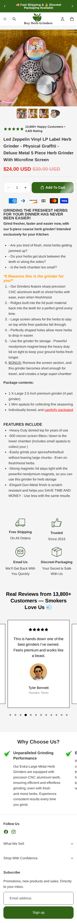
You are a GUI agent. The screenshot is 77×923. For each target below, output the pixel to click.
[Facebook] (6, 831)
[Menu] (5, 19)
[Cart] (72, 19)
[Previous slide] (4, 6)
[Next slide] (72, 6)
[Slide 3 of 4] (44, 113)
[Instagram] (13, 831)
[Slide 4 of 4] (55, 113)
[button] (10, 715)
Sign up (38, 912)
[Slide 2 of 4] (33, 113)
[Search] (14, 19)
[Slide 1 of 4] (22, 113)
